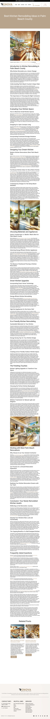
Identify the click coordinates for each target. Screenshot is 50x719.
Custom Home (27, 706)
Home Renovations (28, 709)
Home (16, 4)
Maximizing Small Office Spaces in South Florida (30, 641)
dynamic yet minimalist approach (26, 165)
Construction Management (29, 704)
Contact (29, 4)
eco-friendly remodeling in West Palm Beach (20, 254)
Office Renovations (28, 712)
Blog (26, 4)
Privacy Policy (16, 708)
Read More (14, 656)
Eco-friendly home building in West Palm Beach (27, 331)
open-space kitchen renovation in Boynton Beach (24, 130)
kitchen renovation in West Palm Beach (24, 238)
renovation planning (13, 477)
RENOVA (5, 715)
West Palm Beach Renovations (19, 454)
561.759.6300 (30, 0)
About (19, 4)
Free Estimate (45, 5)
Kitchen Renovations (28, 710)
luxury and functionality (14, 515)
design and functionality (18, 114)
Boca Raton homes (13, 172)
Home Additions (28, 708)
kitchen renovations (17, 127)
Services (22, 4)
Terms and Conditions (17, 709)
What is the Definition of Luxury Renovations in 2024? (17, 641)
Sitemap (15, 710)
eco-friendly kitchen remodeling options (25, 566)
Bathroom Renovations (29, 703)
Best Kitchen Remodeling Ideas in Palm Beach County (26, 590)
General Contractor (28, 707)
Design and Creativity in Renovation (25, 62)
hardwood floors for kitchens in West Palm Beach (28, 271)
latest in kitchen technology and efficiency (18, 157)
